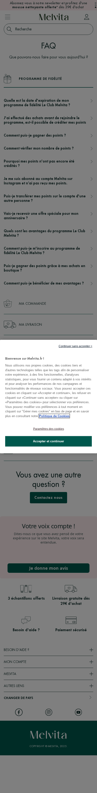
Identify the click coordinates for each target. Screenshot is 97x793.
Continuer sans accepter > (75, 346)
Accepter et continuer (48, 441)
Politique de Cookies (54, 416)
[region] (48, 396)
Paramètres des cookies (48, 429)
